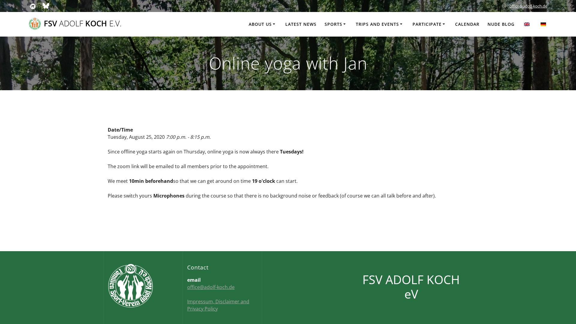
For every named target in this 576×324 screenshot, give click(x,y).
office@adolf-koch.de (528, 6)
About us (260, 24)
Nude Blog (501, 24)
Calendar (467, 24)
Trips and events (377, 24)
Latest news (300, 24)
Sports (333, 24)
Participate (427, 24)
